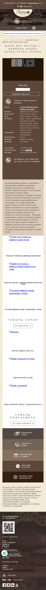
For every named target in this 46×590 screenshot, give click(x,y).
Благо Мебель (9, 491)
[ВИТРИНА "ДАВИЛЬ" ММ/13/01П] (23, 332)
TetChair (17, 489)
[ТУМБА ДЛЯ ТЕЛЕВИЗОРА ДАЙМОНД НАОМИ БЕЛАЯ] (23, 238)
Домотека (18, 494)
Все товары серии (22, 326)
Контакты (5, 546)
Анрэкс (32, 489)
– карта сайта (11, 575)
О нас (4, 540)
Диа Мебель (8, 494)
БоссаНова (20, 491)
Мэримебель (25, 504)
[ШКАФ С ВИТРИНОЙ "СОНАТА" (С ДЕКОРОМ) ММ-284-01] (23, 385)
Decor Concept (17, 487)
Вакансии (5, 544)
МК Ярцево (25, 502)
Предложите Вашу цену (21, 94)
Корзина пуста (27, 6)
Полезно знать (7, 569)
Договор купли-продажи (11, 554)
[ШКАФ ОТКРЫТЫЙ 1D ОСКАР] (23, 358)
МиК (27, 500)
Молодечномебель (11, 504)
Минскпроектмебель (11, 502)
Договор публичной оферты (12, 556)
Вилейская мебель (33, 491)
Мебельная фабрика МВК (13, 500)
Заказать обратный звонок (26, 21)
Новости (5, 565)
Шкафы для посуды (16, 40)
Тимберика (7, 506)
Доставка (5, 558)
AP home (6, 487)
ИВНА (34, 494)
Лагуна (6, 498)
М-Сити (34, 498)
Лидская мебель (16, 498)
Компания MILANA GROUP (30, 496)
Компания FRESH (10, 496)
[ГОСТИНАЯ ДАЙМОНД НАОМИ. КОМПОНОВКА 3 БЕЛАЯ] (23, 292)
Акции (4, 567)
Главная (5, 40)
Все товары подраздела (22, 423)
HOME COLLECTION (32, 487)
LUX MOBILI (8, 489)
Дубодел (27, 494)
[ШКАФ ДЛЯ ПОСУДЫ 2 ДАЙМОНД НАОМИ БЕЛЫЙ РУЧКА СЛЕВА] (23, 266)
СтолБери (35, 504)
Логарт (27, 498)
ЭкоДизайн (17, 506)
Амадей (25, 489)
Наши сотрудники (8, 542)
